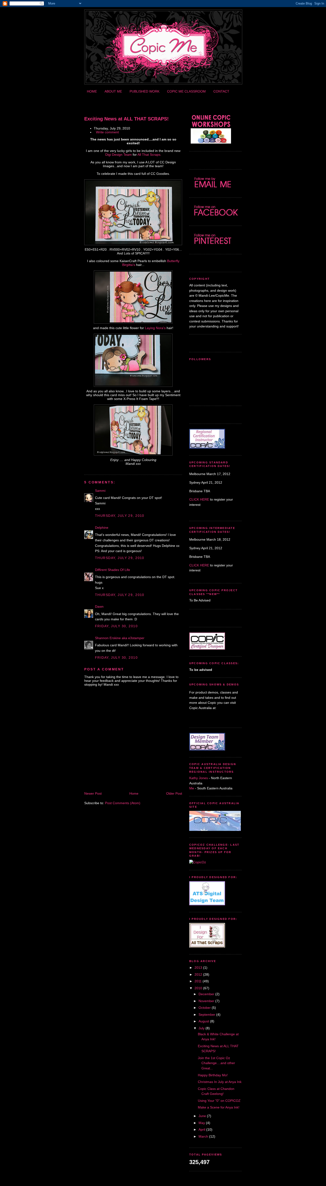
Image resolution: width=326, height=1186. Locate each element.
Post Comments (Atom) (122, 803)
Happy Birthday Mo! (213, 1075)
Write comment (107, 132)
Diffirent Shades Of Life (112, 570)
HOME (92, 91)
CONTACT (221, 91)
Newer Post (93, 793)
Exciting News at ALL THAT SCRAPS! (126, 118)
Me (192, 788)
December (206, 994)
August (204, 1021)
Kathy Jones (198, 778)
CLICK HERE (199, 499)
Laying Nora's (155, 328)
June (202, 1116)
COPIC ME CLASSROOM (186, 91)
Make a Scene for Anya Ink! (218, 1107)
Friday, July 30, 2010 (116, 626)
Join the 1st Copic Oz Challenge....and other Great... (216, 1063)
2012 (198, 974)
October (205, 1008)
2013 (198, 967)
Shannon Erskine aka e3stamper (119, 638)
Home (133, 793)
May (202, 1123)
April (202, 1129)
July (202, 1028)
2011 (198, 981)
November (206, 1001)
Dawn (99, 606)
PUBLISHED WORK (144, 91)
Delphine (101, 527)
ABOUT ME (113, 91)
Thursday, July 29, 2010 (119, 516)
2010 (198, 988)
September (207, 1014)
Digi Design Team (118, 154)
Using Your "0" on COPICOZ (219, 1101)
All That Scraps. (149, 154)
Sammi (100, 490)
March (203, 1136)
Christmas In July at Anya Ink (220, 1082)
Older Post (174, 793)
